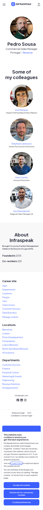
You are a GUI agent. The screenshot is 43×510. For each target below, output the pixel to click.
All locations (8, 352)
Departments (8, 289)
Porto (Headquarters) (12, 337)
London (6, 333)
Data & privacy (9, 312)
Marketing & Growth (12, 376)
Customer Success (11, 308)
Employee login (18, 413)
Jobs (4, 301)
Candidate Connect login (21, 415)
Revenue (28, 52)
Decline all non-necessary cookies (21, 493)
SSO (29, 413)
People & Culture (10, 372)
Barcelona (7, 329)
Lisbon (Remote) (10, 345)
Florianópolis (8, 341)
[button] (39, 4)
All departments (10, 387)
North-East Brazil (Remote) (15, 348)
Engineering (8, 380)
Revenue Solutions (11, 384)
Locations (7, 293)
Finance (6, 368)
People (5, 297)
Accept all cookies (21, 485)
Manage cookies (10, 317)
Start (4, 285)
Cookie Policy (16, 463)
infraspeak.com (21, 395)
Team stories (8, 305)
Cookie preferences (21, 502)
